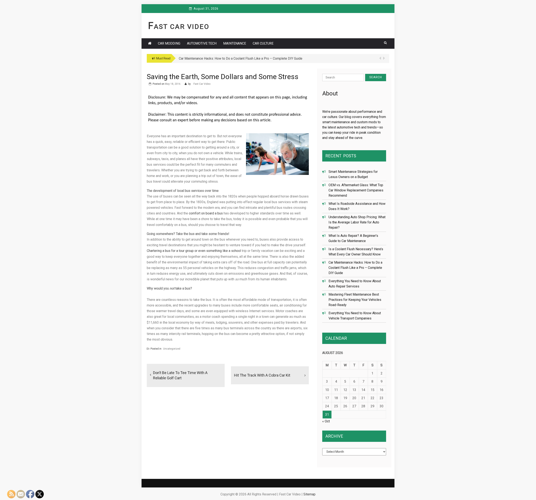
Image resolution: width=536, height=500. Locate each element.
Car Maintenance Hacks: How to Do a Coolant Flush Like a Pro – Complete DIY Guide (355, 267)
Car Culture (263, 43)
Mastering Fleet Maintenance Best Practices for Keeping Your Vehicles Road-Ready (355, 299)
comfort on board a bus (206, 213)
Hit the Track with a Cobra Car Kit (262, 375)
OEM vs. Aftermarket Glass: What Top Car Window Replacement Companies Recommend (356, 190)
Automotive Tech (201, 43)
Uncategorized (171, 348)
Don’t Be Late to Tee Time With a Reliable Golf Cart (180, 375)
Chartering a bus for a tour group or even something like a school (194, 251)
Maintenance (234, 43)
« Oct (326, 421)
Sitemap (309, 494)
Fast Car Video (178, 27)
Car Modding (169, 43)
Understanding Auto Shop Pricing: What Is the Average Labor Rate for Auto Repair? (357, 222)
